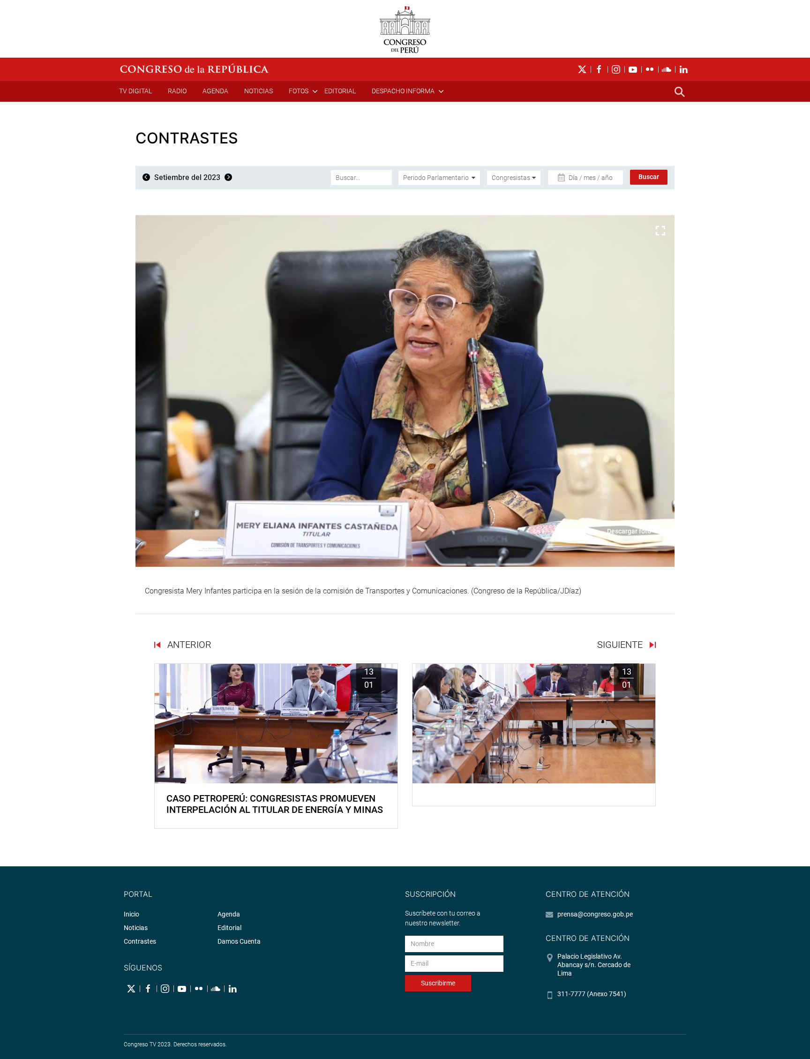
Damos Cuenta (239, 941)
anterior (188, 644)
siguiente (621, 644)
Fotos (298, 91)
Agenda (215, 91)
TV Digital (135, 91)
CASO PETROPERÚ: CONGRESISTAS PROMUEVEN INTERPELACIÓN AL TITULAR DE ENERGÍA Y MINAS (274, 804)
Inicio (131, 914)
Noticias (258, 91)
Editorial (340, 91)
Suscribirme (438, 983)
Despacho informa (403, 91)
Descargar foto (629, 531)
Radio (177, 91)
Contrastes (140, 941)
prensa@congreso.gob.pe (595, 914)
